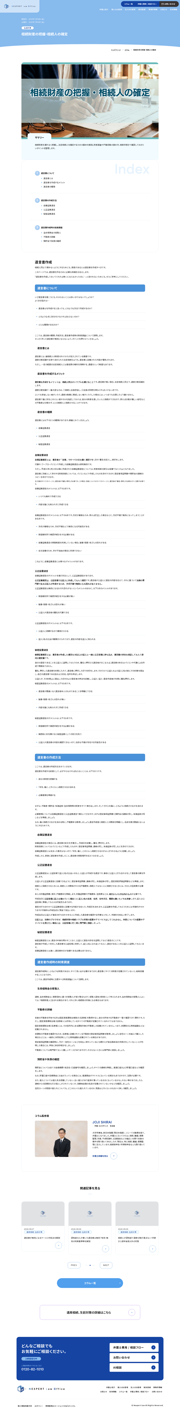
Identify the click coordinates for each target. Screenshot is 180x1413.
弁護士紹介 (103, 9)
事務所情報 (153, 9)
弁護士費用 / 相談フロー (147, 4)
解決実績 (142, 9)
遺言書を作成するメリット (54, 182)
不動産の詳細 (49, 236)
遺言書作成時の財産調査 (52, 227)
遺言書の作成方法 (49, 200)
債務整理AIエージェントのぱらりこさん (60, 1406)
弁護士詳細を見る (100, 1155)
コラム (127, 50)
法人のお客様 (130, 9)
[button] (86, 1265)
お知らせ (163, 9)
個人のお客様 (116, 9)
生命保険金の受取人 (52, 232)
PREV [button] (74, 1265)
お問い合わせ (169, 4)
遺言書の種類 (49, 186)
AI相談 (117, 1367)
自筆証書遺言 (49, 205)
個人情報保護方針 (25, 1406)
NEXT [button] (106, 1265)
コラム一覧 (128, 4)
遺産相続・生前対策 (59, 1232)
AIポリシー (39, 1406)
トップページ (116, 50)
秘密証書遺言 (49, 213)
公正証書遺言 (49, 209)
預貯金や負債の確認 (52, 240)
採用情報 (173, 9)
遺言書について (47, 173)
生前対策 (27, 28)
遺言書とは (48, 178)
